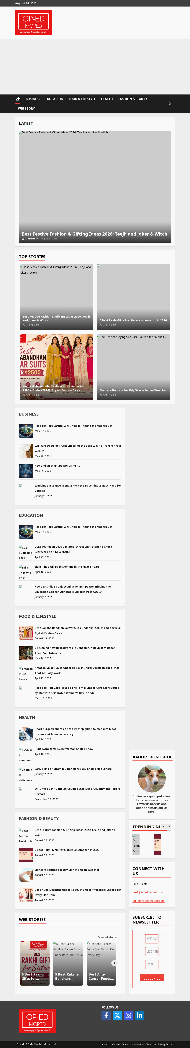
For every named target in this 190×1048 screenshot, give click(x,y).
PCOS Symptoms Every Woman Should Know (64, 749)
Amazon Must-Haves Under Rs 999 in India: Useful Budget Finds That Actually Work (77, 670)
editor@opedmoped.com (148, 900)
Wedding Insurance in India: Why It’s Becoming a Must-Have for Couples (78, 488)
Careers (116, 1044)
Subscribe (151, 978)
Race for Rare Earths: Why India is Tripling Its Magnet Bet (73, 425)
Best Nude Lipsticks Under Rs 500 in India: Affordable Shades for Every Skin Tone (78, 892)
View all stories (108, 937)
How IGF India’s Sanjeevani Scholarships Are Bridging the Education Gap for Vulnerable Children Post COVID (73, 589)
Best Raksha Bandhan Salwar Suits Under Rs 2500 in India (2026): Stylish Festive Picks (56, 367)
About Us (105, 1044)
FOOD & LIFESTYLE (82, 99)
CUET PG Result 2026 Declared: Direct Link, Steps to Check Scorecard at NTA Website (73, 549)
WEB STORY (26, 108)
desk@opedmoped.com (147, 892)
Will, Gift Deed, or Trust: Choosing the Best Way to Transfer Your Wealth (78, 448)
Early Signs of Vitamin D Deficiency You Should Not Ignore (73, 769)
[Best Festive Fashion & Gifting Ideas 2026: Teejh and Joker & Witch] (26, 835)
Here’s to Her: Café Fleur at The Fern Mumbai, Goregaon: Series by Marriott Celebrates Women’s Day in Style (77, 690)
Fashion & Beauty (39, 818)
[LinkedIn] (139, 1015)
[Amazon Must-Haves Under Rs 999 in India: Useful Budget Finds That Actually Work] (26, 673)
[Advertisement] (95, 66)
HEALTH (107, 99)
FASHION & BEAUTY (132, 99)
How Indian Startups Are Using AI (57, 465)
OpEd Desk (31, 239)
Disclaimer (151, 1044)
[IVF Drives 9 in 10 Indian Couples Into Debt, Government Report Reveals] (26, 794)
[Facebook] (106, 1015)
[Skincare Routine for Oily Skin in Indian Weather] (26, 875)
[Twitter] (117, 1015)
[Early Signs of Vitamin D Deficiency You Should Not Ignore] (26, 774)
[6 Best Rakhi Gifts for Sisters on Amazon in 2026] (26, 855)
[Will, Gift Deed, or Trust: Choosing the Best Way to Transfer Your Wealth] (26, 451)
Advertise (139, 1044)
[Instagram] (128, 1015)
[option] (95, 187)
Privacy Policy (165, 1044)
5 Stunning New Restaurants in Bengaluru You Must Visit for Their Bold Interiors (75, 650)
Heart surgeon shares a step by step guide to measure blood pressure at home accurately (76, 731)
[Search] (170, 103)
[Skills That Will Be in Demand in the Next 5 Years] (26, 572)
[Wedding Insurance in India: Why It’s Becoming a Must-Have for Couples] (26, 491)
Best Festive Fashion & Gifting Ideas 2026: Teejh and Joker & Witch (95, 187)
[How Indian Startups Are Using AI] (26, 471)
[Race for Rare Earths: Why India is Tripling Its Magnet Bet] (26, 431)
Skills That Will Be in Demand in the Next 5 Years (67, 566)
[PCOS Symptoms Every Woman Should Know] (26, 754)
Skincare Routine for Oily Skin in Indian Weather (133, 367)
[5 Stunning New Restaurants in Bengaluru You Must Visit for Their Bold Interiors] (26, 653)
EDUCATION (54, 99)
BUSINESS (33, 99)
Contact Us (127, 1044)
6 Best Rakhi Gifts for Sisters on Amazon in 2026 (133, 297)
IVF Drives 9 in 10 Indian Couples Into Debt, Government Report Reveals (77, 791)
